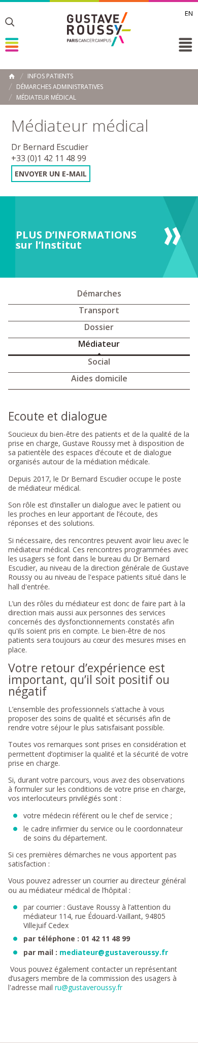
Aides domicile (99, 378)
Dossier (99, 327)
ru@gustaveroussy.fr (88, 987)
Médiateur (99, 343)
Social (99, 361)
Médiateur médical (46, 98)
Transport (99, 310)
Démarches (99, 293)
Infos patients (50, 76)
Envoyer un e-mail (51, 173)
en (189, 13)
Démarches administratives (59, 87)
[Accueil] (99, 29)
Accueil (12, 76)
